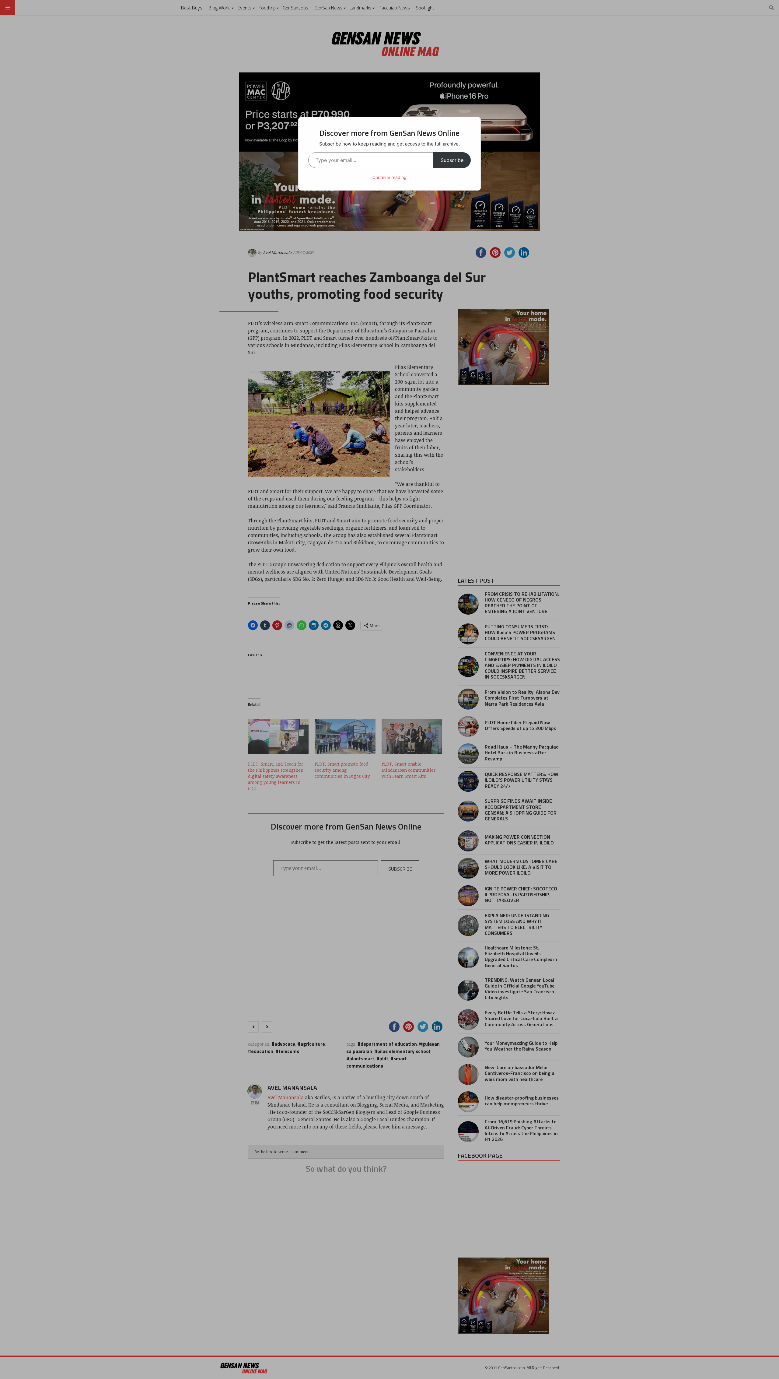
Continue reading (389, 177)
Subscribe (452, 160)
